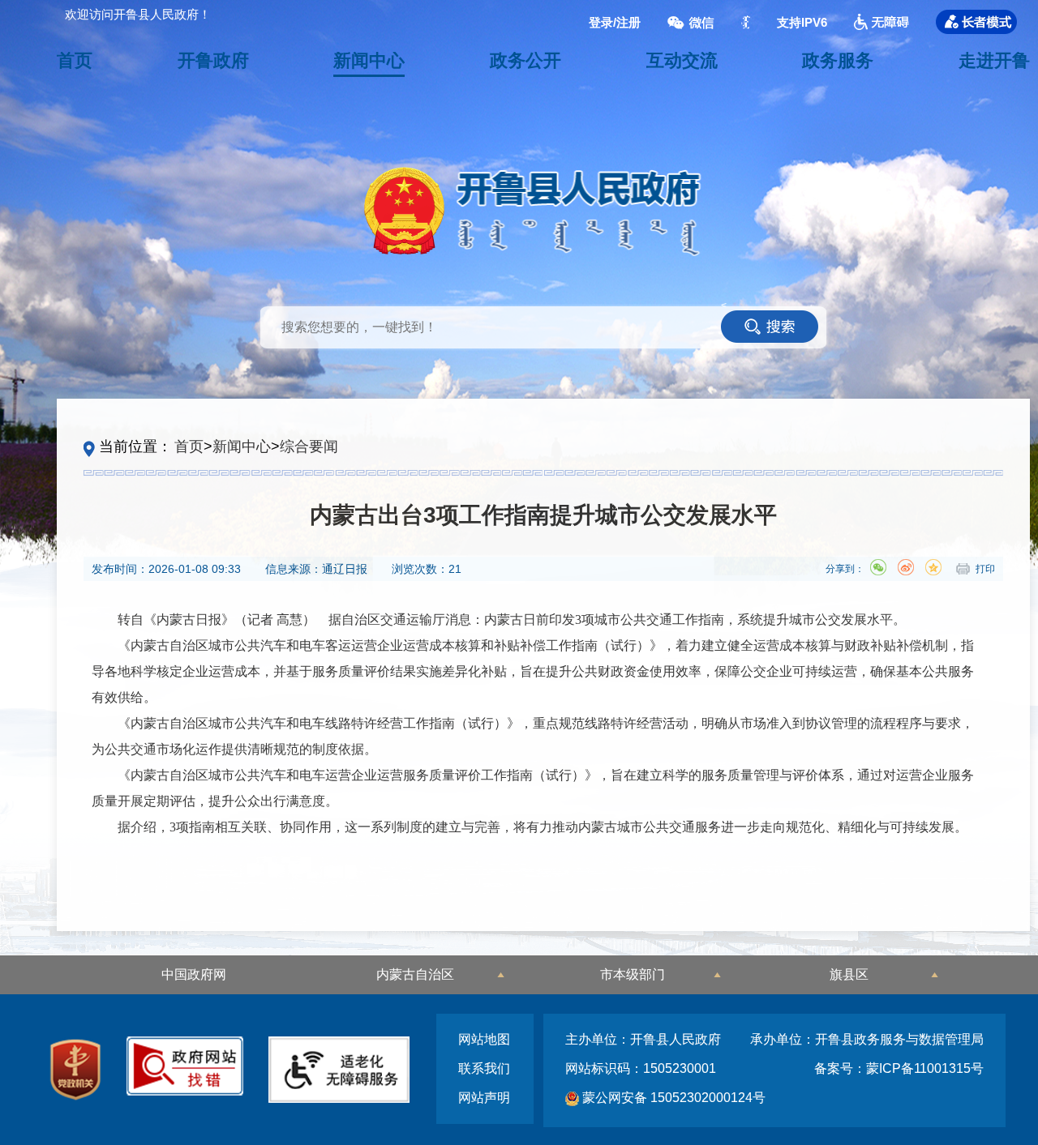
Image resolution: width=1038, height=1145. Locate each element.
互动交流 (682, 60)
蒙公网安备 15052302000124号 (672, 1097)
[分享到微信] (878, 567)
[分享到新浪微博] (905, 567)
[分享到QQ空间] (933, 567)
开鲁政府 (213, 60)
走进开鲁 (994, 60)
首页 (74, 60)
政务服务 (837, 60)
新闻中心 (369, 60)
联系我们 (484, 1068)
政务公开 (525, 60)
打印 (985, 569)
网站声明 (484, 1097)
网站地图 (484, 1039)
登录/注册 (615, 21)
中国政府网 (193, 974)
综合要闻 (309, 446)
